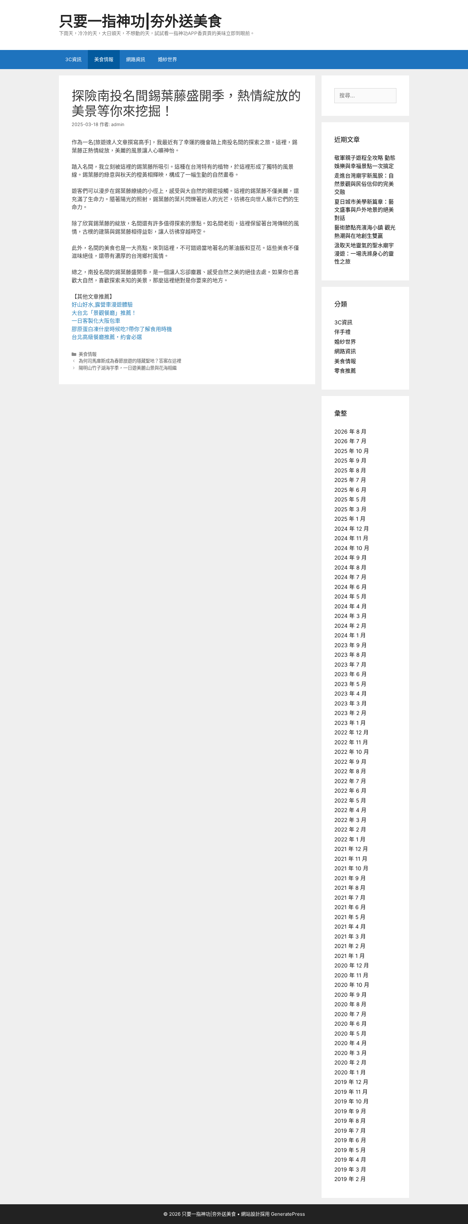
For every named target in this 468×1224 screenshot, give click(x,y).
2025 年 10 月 (351, 451)
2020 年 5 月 (350, 1033)
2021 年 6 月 (350, 907)
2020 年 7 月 (350, 1014)
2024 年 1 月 (350, 635)
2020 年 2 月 (350, 1062)
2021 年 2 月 (349, 946)
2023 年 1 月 (350, 723)
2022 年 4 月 (350, 810)
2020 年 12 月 (351, 965)
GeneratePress (288, 1214)
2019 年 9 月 (350, 1111)
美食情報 (103, 59)
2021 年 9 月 (350, 878)
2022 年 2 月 (350, 829)
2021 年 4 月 (350, 926)
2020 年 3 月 (350, 1053)
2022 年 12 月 (351, 732)
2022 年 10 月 (351, 752)
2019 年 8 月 (350, 1121)
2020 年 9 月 (350, 995)
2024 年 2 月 (350, 626)
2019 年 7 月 (350, 1131)
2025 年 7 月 (350, 480)
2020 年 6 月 (350, 1024)
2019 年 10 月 (351, 1101)
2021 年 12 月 (351, 849)
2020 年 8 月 (350, 1004)
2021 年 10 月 (351, 868)
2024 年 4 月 (350, 606)
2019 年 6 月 (350, 1140)
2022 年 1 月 (349, 839)
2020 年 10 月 (351, 985)
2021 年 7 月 (349, 898)
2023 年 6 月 (350, 674)
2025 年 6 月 (350, 490)
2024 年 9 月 (350, 558)
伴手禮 (342, 332)
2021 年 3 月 (350, 936)
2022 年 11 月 (351, 742)
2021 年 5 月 (349, 917)
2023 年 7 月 (350, 665)
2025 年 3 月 (350, 509)
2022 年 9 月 (350, 762)
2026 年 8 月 (350, 431)
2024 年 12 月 (351, 529)
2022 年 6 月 (350, 791)
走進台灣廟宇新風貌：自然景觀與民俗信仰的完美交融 (364, 184)
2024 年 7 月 (350, 577)
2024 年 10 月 (351, 548)
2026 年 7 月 (350, 441)
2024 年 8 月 (350, 567)
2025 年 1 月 (349, 519)
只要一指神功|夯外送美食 (140, 21)
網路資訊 (135, 59)
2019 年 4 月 (350, 1160)
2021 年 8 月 (349, 888)
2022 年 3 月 (350, 820)
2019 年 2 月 (350, 1179)
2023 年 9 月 (350, 645)
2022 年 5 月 (350, 800)
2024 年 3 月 (350, 616)
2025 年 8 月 (350, 470)
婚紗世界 (167, 59)
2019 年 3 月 (350, 1169)
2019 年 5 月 (350, 1150)
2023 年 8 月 (350, 655)
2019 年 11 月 (351, 1092)
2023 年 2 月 (350, 713)
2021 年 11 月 (350, 859)
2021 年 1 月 (349, 956)
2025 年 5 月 (350, 499)
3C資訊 (73, 59)
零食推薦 (345, 371)
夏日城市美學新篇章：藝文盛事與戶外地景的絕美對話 (364, 210)
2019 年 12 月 (351, 1082)
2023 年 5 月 (350, 684)
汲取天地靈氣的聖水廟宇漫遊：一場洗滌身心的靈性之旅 (364, 253)
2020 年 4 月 (350, 1043)
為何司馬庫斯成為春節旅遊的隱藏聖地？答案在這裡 (130, 361)
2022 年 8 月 (350, 771)
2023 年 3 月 (350, 703)
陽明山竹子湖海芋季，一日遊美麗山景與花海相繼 (128, 368)
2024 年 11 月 (351, 538)
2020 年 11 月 (351, 975)
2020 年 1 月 (350, 1072)
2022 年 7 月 (350, 781)
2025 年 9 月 (350, 460)
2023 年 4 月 (350, 693)
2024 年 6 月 (350, 587)
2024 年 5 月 (350, 596)
